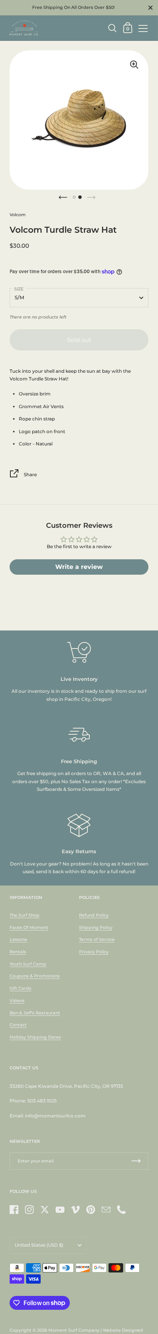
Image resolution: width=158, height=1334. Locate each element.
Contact (18, 1024)
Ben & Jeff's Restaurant (35, 1013)
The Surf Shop (25, 915)
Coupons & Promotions (35, 976)
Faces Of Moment (29, 927)
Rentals (18, 951)
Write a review (79, 566)
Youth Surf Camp (28, 964)
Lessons (18, 939)
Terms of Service (97, 939)
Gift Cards (20, 988)
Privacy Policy (94, 951)
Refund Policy (94, 915)
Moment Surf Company (73, 1330)
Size (18, 289)
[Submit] (136, 1161)
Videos (17, 1000)
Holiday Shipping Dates (35, 1037)
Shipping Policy (95, 927)
